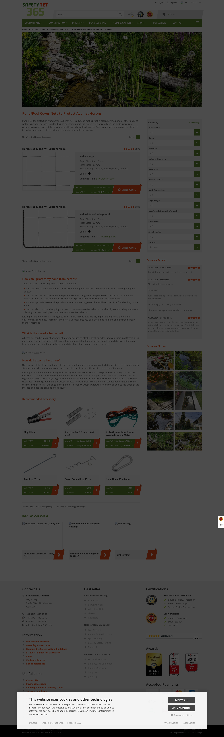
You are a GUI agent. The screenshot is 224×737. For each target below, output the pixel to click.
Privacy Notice (171, 722)
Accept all (181, 700)
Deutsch (33, 722)
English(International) (52, 722)
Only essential (181, 708)
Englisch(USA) (74, 722)
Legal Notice (188, 722)
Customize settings (182, 715)
